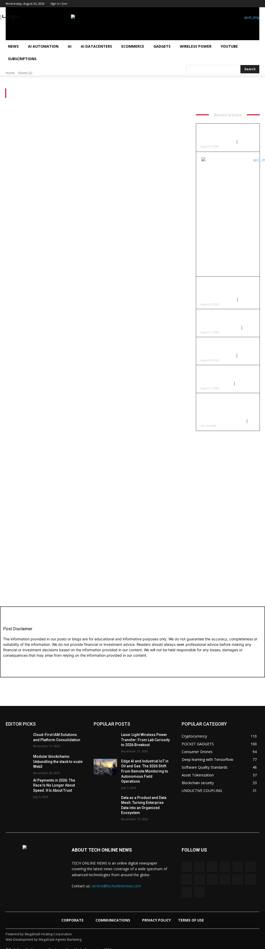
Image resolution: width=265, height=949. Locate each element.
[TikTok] (242, 4)
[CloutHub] (199, 867)
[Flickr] (225, 867)
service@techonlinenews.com (116, 885)
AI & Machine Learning (217, 142)
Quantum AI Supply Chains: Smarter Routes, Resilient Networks (224, 288)
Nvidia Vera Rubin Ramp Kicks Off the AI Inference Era (226, 374)
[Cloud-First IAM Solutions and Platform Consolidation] (17, 740)
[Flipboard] (238, 867)
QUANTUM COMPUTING (217, 299)
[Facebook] (206, 4)
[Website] (187, 892)
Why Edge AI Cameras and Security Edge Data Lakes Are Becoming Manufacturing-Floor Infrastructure (227, 406)
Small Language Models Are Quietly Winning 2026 (225, 346)
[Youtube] (256, 4)
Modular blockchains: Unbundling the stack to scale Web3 (58, 761)
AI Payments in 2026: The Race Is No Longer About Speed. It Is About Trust (54, 785)
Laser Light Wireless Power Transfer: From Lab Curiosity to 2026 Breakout (145, 740)
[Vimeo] (250, 879)
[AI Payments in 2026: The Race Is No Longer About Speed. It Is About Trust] (17, 786)
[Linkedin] (220, 4)
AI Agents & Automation (219, 327)
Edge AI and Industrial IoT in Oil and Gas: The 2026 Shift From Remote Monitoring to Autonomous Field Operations (144, 771)
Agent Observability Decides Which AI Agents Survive (226, 318)
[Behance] (187, 867)
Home (10, 73)
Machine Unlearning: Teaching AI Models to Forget (227, 132)
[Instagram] (213, 4)
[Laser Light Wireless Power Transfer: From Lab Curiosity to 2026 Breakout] (105, 740)
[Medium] (228, 4)
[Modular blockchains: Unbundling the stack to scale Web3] (17, 762)
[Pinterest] (235, 4)
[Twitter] (249, 4)
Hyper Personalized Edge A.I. (222, 421)
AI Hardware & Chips (215, 383)
